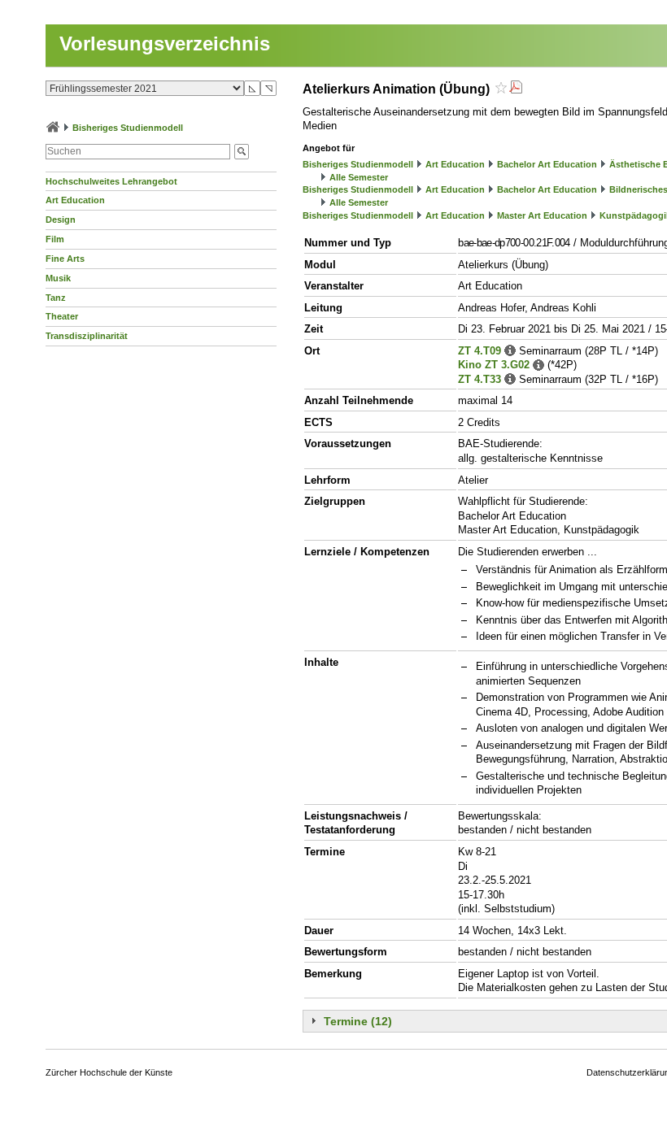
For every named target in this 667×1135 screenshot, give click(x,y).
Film (55, 239)
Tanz (56, 297)
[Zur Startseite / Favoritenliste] (53, 128)
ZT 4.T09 (479, 351)
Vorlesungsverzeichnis (164, 43)
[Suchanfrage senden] (241, 151)
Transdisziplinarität (87, 336)
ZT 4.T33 (479, 379)
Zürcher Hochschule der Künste (109, 1072)
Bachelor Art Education (547, 164)
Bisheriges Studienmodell (127, 128)
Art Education (75, 200)
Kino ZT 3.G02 (494, 365)
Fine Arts (65, 258)
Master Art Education (542, 215)
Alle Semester (358, 177)
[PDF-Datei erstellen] (515, 89)
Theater (62, 316)
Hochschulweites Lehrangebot (111, 181)
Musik (58, 278)
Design (61, 219)
